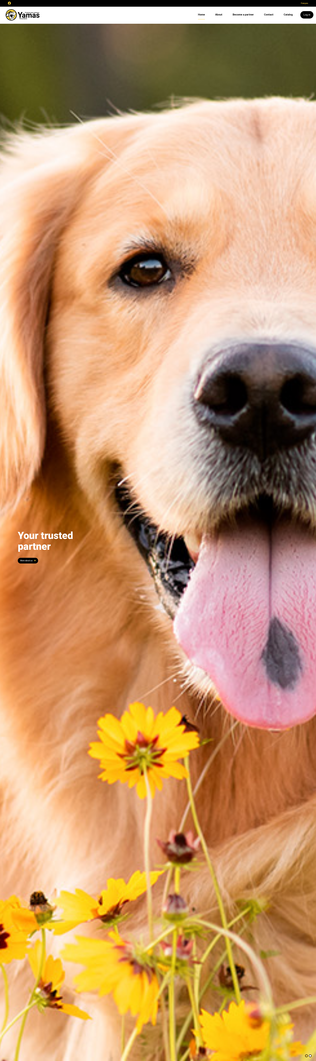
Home (201, 14)
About (218, 14)
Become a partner (243, 14)
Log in (306, 14)
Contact (268, 14)
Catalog (288, 14)
